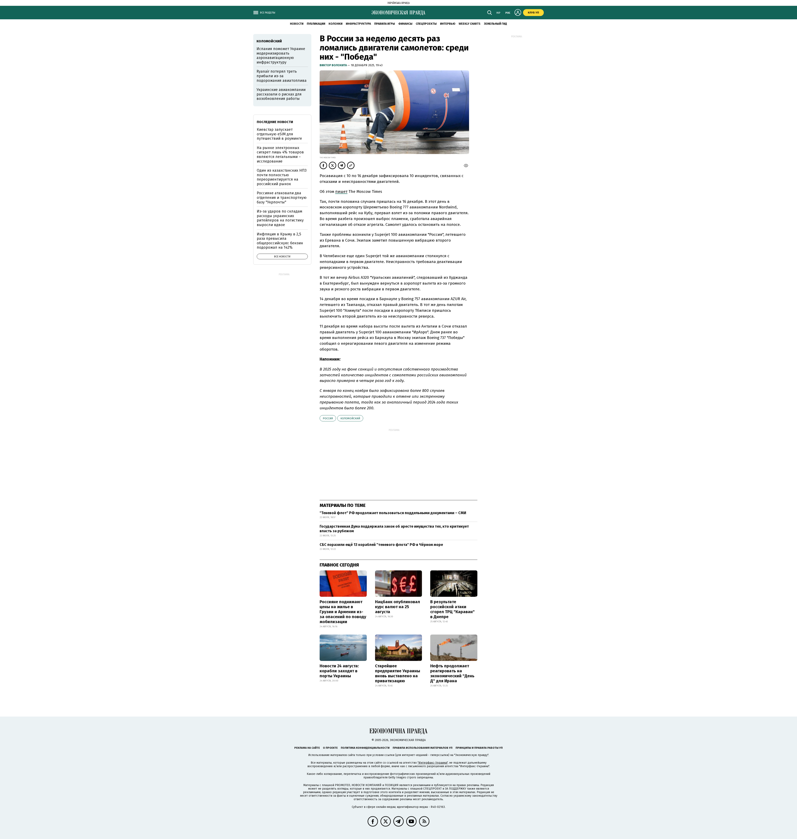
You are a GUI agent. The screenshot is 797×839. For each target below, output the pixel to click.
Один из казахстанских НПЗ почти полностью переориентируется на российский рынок (282, 177)
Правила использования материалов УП (422, 747)
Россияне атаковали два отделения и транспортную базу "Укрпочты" (282, 197)
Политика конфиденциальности (365, 747)
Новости (296, 24)
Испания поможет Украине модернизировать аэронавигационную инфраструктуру (281, 55)
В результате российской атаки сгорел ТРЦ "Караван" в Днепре (452, 609)
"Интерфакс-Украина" (433, 762)
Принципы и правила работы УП (479, 747)
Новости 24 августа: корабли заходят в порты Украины (339, 670)
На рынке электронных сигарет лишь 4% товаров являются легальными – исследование (280, 155)
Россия (328, 418)
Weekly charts (469, 24)
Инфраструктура (358, 24)
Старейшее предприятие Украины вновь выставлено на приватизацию (397, 673)
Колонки (335, 24)
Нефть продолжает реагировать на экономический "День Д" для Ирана (452, 673)
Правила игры (384, 24)
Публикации (316, 24)
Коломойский (350, 418)
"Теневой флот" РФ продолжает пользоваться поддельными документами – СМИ (393, 513)
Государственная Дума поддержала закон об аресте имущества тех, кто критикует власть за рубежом (394, 528)
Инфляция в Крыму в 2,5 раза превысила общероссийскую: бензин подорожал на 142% (280, 241)
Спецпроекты (426, 24)
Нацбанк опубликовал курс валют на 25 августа (397, 606)
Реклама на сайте (307, 747)
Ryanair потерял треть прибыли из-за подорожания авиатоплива (282, 76)
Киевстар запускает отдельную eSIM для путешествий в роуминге (279, 134)
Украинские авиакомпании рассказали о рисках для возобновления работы (281, 94)
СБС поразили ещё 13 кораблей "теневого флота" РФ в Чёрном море (381, 544)
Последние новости (275, 122)
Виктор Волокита (333, 65)
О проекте (330, 747)
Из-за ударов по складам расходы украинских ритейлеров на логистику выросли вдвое (280, 218)
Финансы (405, 24)
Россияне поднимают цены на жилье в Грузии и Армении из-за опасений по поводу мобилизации (343, 611)
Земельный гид (495, 24)
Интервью (447, 24)
